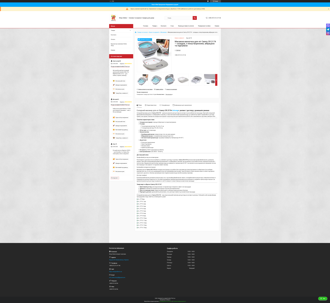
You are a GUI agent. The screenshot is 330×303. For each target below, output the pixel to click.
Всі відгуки (114, 178)
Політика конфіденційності (179, 301)
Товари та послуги (142, 32)
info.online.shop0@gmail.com (117, 277)
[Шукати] (195, 18)
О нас (172, 26)
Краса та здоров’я (154, 32)
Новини (217, 26)
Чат (324, 298)
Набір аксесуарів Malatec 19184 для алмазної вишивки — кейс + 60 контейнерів (122, 110)
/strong (175, 110)
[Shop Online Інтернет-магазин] (113, 18)
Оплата (113, 39)
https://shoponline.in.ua (115, 271)
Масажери (164, 32)
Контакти (163, 26)
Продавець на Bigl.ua (165, 299)
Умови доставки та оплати (186, 26)
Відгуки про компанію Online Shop (119, 44)
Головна (145, 26)
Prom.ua (173, 298)
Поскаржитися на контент (165, 301)
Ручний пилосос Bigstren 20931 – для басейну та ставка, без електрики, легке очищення (121, 152)
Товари (154, 26)
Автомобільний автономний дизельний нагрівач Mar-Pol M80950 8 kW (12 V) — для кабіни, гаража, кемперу (121, 73)
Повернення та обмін (204, 26)
